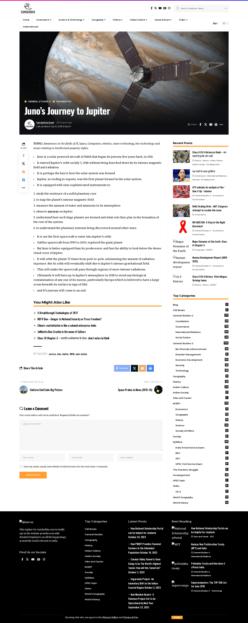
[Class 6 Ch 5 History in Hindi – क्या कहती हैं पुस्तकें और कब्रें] (181, 156)
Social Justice (198, 199)
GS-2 (201, 491)
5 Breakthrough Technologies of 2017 (57, 313)
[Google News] (164, 8)
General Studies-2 (203, 195)
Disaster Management (201, 354)
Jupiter (65, 354)
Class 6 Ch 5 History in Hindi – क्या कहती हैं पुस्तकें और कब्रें (209, 154)
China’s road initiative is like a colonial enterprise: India (66, 325)
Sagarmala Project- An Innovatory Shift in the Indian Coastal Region (143, 583)
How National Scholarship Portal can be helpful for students (209, 530)
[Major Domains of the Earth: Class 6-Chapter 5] (181, 246)
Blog (200, 304)
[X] (155, 8)
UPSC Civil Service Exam (201, 463)
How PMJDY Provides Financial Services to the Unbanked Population (144, 548)
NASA (72, 354)
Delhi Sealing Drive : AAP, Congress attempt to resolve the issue (210, 208)
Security (196, 179)
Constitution (201, 321)
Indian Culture (216, 160)
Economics (201, 409)
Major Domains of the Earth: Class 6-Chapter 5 (209, 243)
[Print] (216, 124)
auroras (53, 211)
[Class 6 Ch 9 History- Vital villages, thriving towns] (181, 281)
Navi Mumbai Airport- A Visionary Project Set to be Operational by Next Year (142, 599)
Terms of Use (130, 617)
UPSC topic (200, 480)
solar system (81, 354)
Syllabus (200, 441)
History (198, 160)
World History (200, 502)
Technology (64, 101)
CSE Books (200, 310)
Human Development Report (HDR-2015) (210, 259)
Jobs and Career (200, 397)
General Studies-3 (39, 101)
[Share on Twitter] (205, 124)
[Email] (210, 124)
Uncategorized (213, 164)
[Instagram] (169, 8)
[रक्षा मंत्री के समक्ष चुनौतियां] (181, 175)
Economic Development (201, 359)
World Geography (200, 497)
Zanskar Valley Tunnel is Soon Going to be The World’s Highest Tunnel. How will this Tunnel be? (144, 563)
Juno (59, 354)
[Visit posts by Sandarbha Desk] (29, 124)
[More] (221, 124)
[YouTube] (160, 8)
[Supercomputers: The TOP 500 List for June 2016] (180, 587)
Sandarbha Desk (45, 122)
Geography (200, 250)
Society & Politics (201, 430)
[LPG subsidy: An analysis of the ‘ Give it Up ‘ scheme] (181, 191)
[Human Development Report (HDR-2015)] (181, 262)
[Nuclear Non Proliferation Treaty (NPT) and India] (180, 548)
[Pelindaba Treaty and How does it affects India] (180, 568)
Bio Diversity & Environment (201, 348)
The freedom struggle (200, 469)
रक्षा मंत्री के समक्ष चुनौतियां (203, 171)
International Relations (217, 176)
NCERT (209, 250)
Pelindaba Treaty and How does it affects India (208, 565)
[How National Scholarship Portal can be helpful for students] (180, 532)
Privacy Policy (110, 617)
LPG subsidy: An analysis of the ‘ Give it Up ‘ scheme (208, 189)
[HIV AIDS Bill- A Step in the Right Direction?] (181, 226)
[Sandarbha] (27, 8)
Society (200, 436)
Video (200, 485)
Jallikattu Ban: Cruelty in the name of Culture (61, 332)
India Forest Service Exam (201, 447)
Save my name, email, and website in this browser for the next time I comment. (66, 466)
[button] (177, 617)
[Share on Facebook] (200, 124)
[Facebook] (151, 8)
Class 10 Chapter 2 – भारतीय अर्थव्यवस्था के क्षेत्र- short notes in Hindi (73, 338)
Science (201, 425)
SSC (201, 458)
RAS (201, 452)
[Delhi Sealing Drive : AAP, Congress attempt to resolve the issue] (181, 210)
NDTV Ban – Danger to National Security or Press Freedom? (69, 319)
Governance (200, 176)
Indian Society (198, 164)
